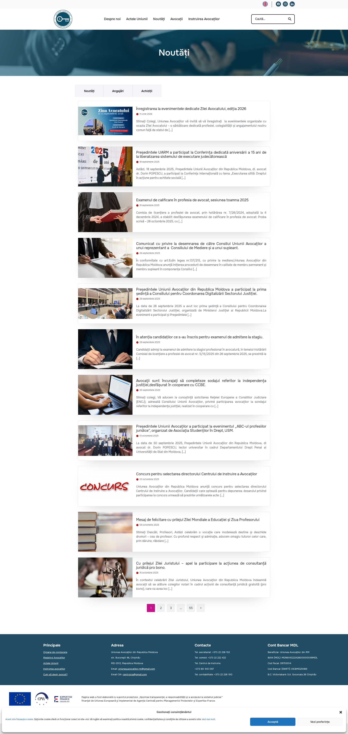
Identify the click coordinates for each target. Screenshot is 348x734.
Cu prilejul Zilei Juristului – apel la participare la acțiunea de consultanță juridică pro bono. (201, 565)
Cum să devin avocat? (55, 674)
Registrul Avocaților (54, 657)
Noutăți (159, 19)
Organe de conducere (55, 652)
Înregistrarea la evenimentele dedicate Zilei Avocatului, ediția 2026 (191, 109)
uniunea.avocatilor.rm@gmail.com (136, 668)
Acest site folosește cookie (19, 719)
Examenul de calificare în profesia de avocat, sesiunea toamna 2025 (192, 200)
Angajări (118, 91)
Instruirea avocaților (54, 668)
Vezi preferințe (320, 722)
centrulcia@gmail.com (135, 674)
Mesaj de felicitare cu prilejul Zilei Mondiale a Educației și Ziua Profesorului (198, 520)
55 (191, 608)
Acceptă (273, 722)
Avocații (176, 19)
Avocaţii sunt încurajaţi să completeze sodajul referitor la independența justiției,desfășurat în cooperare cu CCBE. (201, 383)
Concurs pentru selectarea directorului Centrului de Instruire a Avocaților (196, 474)
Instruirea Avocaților (204, 19)
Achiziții (146, 91)
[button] (341, 712)
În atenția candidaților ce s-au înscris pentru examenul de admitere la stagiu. (199, 337)
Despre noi (112, 19)
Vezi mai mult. (209, 719)
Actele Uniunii (137, 19)
